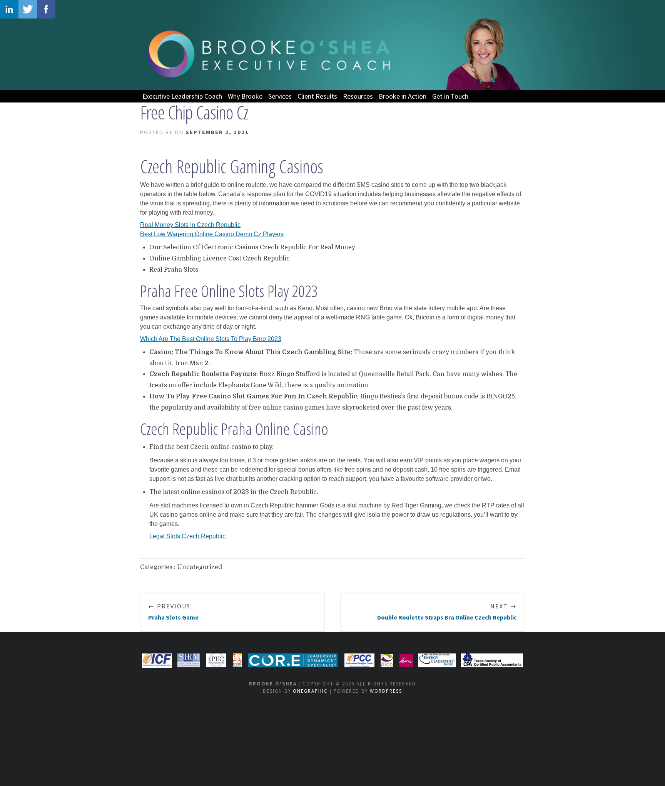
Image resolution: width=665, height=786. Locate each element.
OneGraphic (310, 691)
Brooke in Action (402, 96)
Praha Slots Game (173, 611)
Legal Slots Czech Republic (187, 536)
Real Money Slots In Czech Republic (190, 225)
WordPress (386, 691)
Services (280, 96)
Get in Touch (450, 96)
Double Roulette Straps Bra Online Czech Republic (447, 611)
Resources (358, 96)
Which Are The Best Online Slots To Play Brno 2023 (210, 339)
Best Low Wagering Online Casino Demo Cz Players (212, 234)
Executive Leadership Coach (182, 96)
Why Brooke (245, 96)
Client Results (317, 96)
